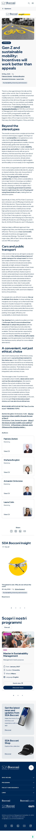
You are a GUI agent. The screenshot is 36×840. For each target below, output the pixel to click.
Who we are (6, 777)
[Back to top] (31, 768)
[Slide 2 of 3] (18, 695)
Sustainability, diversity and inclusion (15, 83)
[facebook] (5, 826)
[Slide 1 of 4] (11, 608)
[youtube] (24, 826)
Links (4, 792)
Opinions (6, 43)
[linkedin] (18, 826)
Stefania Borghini (18, 76)
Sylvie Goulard (20, 589)
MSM (5, 650)
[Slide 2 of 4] (15, 608)
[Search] (29, 3)
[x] (12, 826)
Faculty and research (10, 787)
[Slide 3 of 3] (22, 695)
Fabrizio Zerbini (7, 76)
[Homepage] (10, 768)
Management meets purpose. (13, 660)
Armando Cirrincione (9, 79)
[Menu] (33, 3)
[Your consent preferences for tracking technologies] (33, 837)
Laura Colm (20, 79)
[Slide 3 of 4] (20, 608)
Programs (6, 782)
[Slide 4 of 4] (24, 608)
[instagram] (30, 826)
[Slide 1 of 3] (13, 695)
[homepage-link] (8, 3)
